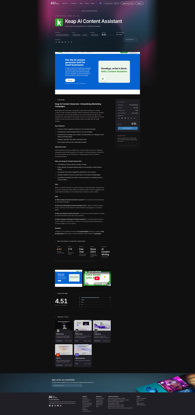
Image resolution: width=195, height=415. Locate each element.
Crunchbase (97, 233)
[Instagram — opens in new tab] (68, 42)
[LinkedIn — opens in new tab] (59, 42)
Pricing (87, 3)
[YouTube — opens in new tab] (62, 42)
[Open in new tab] (139, 39)
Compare (73, 3)
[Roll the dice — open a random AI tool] (100, 3)
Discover (64, 3)
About (92, 3)
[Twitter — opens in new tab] (56, 42)
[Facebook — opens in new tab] (65, 42)
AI (59, 110)
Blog (81, 3)
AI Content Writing (83, 231)
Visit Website (129, 39)
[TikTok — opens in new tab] (71, 42)
